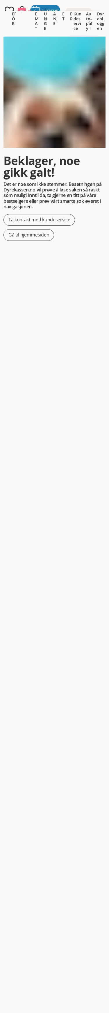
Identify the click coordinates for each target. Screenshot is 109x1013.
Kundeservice (77, 21)
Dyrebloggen (100, 21)
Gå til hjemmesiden (28, 235)
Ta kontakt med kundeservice (39, 219)
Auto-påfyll (89, 21)
